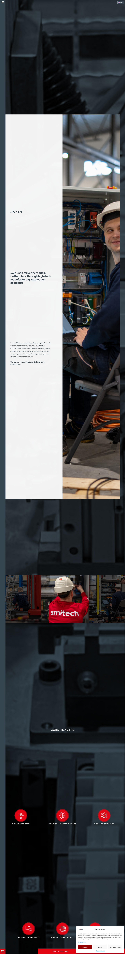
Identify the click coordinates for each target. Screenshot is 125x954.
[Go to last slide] (14, 599)
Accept (85, 947)
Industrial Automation (60, 951)
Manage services (82, 942)
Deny (100, 947)
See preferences (115, 947)
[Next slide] (111, 599)
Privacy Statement (100, 951)
